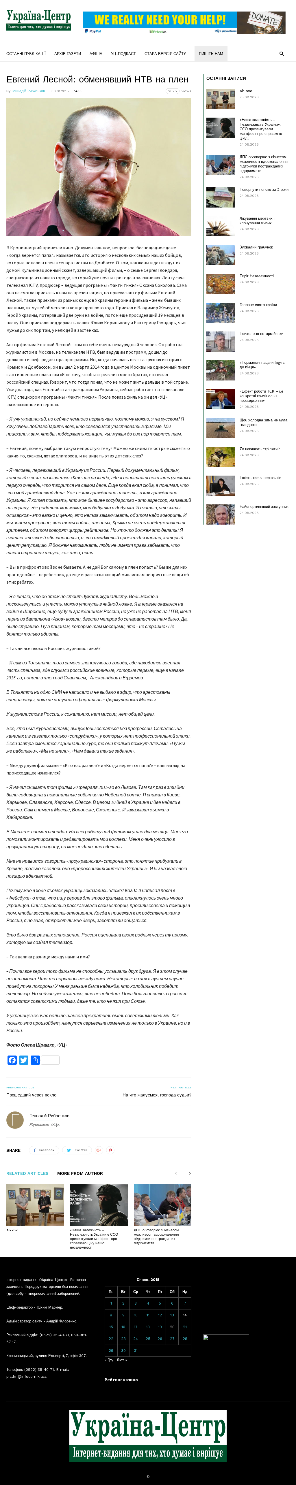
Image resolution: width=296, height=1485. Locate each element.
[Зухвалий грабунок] (220, 255)
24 (135, 1339)
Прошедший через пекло (31, 1095)
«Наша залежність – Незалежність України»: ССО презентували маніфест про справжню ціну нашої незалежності (94, 1239)
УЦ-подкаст (123, 54)
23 (123, 1339)
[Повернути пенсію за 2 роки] (220, 197)
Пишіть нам (211, 54)
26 (160, 1339)
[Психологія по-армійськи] (220, 341)
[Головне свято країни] (220, 313)
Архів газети (67, 54)
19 (160, 1327)
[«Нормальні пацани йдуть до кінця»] (220, 370)
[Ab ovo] (35, 1205)
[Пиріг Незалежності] (220, 284)
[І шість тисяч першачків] (220, 486)
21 (185, 1327)
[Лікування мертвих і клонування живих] (220, 226)
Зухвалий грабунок (256, 247)
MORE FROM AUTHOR (80, 1173)
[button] (282, 53)
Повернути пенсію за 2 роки (264, 189)
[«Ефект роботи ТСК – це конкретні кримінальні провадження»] (220, 399)
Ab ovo (12, 1230)
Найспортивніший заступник (264, 506)
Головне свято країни (258, 305)
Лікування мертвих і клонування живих (257, 220)
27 (172, 1339)
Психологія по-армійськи (261, 333)
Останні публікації (26, 54)
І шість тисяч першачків (260, 478)
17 (136, 1327)
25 (148, 1339)
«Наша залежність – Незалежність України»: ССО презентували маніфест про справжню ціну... (261, 129)
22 (111, 1339)
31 (136, 1350)
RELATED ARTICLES (27, 1173)
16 (123, 1327)
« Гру (109, 1360)
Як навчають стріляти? (260, 449)
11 (148, 1315)
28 (185, 1339)
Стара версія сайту (165, 54)
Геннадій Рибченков (28, 91)
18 (148, 1327)
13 (172, 1315)
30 (123, 1350)
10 (136, 1315)
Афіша (96, 54)
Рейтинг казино (121, 1379)
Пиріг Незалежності (257, 276)
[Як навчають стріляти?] (220, 457)
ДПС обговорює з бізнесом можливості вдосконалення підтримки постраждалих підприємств (156, 1236)
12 (160, 1315)
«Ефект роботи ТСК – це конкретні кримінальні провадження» (261, 396)
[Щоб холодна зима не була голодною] (220, 428)
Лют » (122, 1360)
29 (111, 1350)
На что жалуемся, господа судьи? (157, 1095)
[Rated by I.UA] (226, 1339)
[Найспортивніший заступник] (220, 514)
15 (111, 1327)
